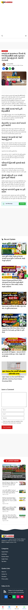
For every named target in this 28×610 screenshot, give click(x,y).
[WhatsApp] (24, 607)
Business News (5, 556)
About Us (4, 571)
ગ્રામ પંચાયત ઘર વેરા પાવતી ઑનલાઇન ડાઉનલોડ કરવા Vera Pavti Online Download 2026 (13, 379)
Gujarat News (5, 551)
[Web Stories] (17, 607)
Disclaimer (4, 576)
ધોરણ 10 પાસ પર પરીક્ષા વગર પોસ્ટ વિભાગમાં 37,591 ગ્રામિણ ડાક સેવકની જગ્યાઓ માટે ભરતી (10, 484)
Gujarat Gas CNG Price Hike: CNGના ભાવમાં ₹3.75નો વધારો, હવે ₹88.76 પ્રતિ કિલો (13, 330)
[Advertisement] (14, 19)
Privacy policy (5, 579)
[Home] (3, 607)
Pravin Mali (10, 63)
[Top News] (9, 607)
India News (4, 554)
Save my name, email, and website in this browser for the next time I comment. (13, 422)
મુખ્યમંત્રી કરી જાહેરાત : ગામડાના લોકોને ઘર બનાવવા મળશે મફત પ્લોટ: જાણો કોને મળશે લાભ (13, 354)
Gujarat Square (5, 539)
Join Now (22, 203)
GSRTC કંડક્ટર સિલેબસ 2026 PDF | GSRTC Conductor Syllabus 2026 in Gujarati (9, 508)
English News (5, 559)
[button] (2, 36)
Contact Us (4, 574)
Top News (4, 561)
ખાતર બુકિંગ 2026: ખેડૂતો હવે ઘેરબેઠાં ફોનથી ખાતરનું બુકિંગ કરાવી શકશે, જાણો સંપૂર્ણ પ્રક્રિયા (13, 258)
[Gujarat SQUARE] (6, 2)
